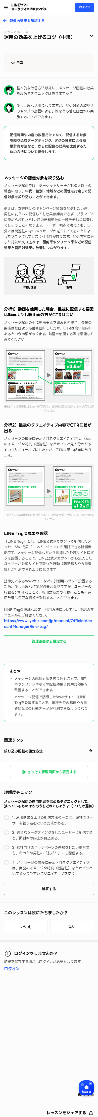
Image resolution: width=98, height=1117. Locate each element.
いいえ (26, 927)
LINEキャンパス (29, 7)
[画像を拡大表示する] (49, 276)
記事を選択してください (49, 36)
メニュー (6, 7)
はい (72, 927)
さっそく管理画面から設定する (52, 772)
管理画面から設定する (49, 641)
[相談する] (86, 1087)
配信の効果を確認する (27, 21)
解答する (49, 889)
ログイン (84, 7)
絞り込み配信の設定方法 (23, 751)
